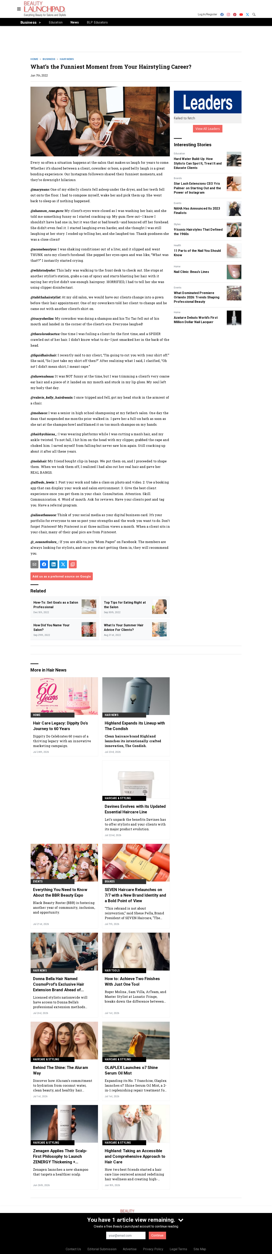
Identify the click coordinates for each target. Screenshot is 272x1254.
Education (179, 153)
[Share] (44, 564)
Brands (178, 178)
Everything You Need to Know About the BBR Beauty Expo (60, 892)
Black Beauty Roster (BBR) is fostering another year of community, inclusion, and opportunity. (64, 907)
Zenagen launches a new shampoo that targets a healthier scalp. (60, 1171)
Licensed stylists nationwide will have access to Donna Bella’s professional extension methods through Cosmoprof (60, 1002)
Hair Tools (112, 970)
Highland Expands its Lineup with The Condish (135, 726)
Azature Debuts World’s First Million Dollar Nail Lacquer (196, 320)
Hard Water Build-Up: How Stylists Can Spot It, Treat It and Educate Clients (198, 163)
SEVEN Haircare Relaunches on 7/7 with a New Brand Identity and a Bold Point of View (135, 895)
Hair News (67, 59)
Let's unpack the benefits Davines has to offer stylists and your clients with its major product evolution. (135, 824)
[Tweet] (63, 564)
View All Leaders (208, 128)
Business (49, 59)
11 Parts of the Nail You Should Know (197, 253)
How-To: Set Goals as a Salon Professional (55, 605)
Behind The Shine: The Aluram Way (60, 1070)
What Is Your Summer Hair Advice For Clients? (124, 627)
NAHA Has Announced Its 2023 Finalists (197, 211)
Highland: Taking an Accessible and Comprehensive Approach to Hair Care (135, 1156)
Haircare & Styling (118, 798)
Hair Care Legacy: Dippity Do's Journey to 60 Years (60, 726)
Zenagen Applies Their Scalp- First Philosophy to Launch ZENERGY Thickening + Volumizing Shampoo (60, 1156)
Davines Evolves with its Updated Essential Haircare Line (135, 809)
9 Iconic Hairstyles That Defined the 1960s (198, 232)
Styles (177, 224)
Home (34, 59)
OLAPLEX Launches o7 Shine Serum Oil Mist (131, 1070)
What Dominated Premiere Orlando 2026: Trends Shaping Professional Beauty (196, 297)
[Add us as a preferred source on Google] (73, 564)
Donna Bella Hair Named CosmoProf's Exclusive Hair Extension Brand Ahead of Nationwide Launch (58, 984)
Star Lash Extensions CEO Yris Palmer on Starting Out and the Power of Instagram (197, 188)
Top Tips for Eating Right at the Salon (125, 605)
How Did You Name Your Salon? (51, 627)
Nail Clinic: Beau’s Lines (191, 272)
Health (177, 245)
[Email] (34, 564)
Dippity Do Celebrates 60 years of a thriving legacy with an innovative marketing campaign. (62, 741)
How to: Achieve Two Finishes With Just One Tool (132, 981)
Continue (157, 1235)
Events (177, 203)
